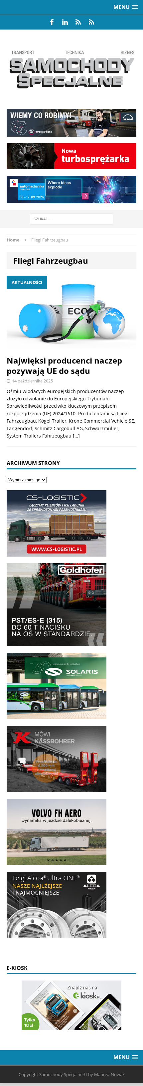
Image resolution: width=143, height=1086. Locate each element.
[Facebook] (52, 22)
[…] (76, 436)
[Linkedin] (65, 22)
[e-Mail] (91, 22)
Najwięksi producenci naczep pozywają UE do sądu (64, 365)
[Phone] (78, 22)
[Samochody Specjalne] (71, 69)
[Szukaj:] (71, 218)
